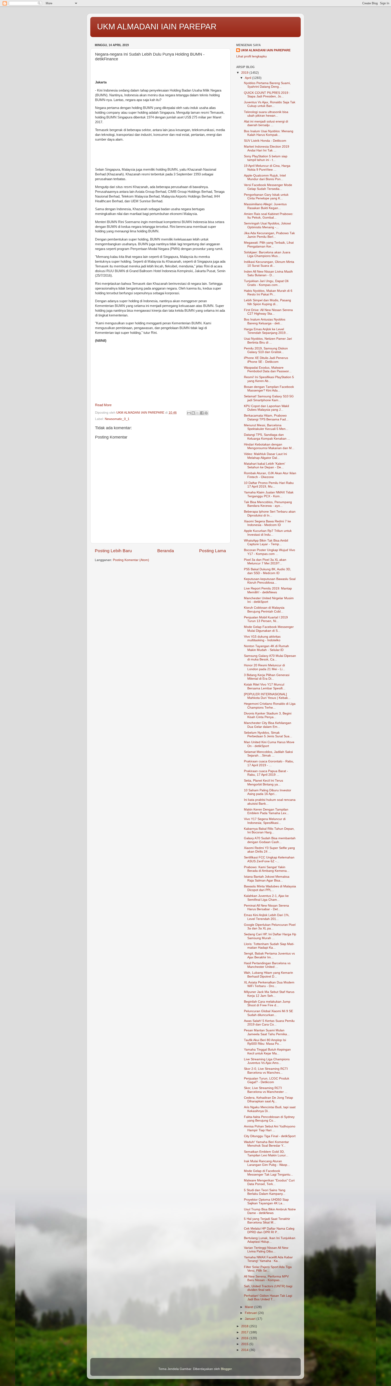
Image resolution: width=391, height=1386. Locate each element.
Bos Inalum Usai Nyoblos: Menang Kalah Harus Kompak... (268, 133)
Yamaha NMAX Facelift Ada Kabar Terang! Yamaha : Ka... (268, 1259)
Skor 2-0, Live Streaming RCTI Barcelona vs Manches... (266, 1070)
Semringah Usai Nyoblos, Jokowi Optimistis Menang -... (267, 225)
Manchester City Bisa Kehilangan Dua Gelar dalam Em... (267, 724)
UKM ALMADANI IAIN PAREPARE (266, 50)
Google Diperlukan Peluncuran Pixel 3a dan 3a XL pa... (270, 926)
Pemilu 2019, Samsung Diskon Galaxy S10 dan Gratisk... (266, 350)
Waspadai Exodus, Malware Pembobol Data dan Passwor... (267, 369)
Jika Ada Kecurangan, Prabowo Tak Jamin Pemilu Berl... (269, 234)
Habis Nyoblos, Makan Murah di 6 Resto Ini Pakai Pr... (268, 292)
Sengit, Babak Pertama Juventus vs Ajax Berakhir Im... (269, 955)
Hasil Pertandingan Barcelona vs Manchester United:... (267, 965)
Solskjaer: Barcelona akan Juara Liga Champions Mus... (267, 254)
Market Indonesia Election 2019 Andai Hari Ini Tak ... (266, 148)
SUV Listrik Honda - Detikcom (265, 140)
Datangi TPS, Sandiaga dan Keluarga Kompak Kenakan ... (267, 436)
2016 (245, 1338)
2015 (245, 1344)
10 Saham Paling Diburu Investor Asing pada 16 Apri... (267, 792)
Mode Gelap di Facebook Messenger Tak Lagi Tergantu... (268, 1172)
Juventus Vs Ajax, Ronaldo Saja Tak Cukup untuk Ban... (269, 104)
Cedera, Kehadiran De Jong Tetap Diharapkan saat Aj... (268, 1099)
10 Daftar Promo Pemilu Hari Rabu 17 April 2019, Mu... (269, 484)
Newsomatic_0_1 (117, 419)
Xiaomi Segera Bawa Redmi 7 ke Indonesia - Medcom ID (267, 523)
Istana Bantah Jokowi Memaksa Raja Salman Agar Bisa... (266, 878)
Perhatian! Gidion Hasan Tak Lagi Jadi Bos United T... (268, 1297)
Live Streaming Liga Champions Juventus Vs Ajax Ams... (267, 1061)
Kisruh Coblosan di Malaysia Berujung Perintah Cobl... (264, 609)
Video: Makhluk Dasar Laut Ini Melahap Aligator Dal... (265, 455)
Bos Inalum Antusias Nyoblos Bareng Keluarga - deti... (264, 321)
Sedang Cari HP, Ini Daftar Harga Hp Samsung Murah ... (270, 936)
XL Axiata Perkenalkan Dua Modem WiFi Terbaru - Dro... (269, 984)
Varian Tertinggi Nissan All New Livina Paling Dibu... (266, 1249)
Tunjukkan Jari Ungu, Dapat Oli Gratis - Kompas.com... (266, 282)
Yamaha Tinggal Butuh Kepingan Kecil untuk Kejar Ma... (267, 1051)
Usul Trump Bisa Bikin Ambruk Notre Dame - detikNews (270, 1211)
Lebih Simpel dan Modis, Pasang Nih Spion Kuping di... (267, 302)
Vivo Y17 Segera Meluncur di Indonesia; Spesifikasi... (265, 820)
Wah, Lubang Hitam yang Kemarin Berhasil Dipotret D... (268, 974)
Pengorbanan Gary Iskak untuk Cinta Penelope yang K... (266, 196)
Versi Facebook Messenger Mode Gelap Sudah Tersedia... (268, 186)
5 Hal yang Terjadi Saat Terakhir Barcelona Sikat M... (267, 1220)
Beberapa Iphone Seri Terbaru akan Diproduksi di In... (270, 513)
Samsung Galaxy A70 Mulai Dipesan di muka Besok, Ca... (270, 657)
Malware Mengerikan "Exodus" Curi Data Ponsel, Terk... (269, 1182)
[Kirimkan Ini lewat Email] (189, 413)
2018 (245, 1326)
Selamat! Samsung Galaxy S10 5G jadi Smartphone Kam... (269, 398)
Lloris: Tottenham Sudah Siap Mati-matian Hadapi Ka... (269, 945)
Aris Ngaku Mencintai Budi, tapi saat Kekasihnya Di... (270, 1109)
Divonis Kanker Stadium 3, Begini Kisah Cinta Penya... (267, 715)
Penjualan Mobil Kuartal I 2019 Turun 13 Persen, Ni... (266, 619)
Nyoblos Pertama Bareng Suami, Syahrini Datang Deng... (267, 84)
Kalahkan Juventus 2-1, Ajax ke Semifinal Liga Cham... (266, 897)
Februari (251, 1313)
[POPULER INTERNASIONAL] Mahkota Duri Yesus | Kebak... (267, 696)
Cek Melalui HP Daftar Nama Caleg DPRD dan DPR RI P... (269, 1230)
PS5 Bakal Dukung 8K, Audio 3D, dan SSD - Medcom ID (267, 571)
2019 (245, 72)
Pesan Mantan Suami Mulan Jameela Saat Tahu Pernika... (267, 1032)
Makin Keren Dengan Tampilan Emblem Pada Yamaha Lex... (266, 811)
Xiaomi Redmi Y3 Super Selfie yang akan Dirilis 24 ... (269, 849)
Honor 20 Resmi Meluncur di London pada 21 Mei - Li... (264, 667)
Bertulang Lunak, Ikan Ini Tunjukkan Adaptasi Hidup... (269, 1239)
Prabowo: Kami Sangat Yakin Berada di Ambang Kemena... (266, 868)
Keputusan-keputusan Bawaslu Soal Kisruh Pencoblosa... (270, 580)
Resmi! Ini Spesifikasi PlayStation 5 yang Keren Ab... (269, 378)
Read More (103, 405)
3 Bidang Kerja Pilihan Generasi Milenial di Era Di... (266, 676)
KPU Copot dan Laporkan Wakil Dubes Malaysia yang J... (266, 407)
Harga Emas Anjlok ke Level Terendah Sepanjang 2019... (266, 331)
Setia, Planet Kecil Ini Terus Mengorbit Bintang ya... (263, 782)
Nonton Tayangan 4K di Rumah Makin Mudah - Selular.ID (266, 647)
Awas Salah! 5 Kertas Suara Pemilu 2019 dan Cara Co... (269, 1022)
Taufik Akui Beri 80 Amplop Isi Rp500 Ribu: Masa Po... (265, 1041)
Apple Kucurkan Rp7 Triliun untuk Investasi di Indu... (268, 532)
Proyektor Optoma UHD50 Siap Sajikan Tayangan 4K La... (266, 1201)
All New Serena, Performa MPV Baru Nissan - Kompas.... (266, 1278)
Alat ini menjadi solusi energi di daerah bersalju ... (266, 123)
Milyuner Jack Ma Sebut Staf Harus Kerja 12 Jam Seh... (269, 993)
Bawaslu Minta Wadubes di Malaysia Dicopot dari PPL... (270, 888)
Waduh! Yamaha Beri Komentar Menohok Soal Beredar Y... (266, 1143)
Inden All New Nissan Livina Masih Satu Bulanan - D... (268, 273)
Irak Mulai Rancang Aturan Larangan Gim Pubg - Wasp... (267, 1163)
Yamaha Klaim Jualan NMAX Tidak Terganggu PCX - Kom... (268, 494)
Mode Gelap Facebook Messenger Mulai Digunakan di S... (269, 628)
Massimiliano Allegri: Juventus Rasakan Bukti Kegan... (265, 206)
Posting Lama (212, 550)
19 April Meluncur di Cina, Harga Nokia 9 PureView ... (267, 167)
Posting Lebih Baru (113, 550)
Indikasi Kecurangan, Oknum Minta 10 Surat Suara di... (269, 263)
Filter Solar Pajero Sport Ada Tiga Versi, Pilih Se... (268, 1268)
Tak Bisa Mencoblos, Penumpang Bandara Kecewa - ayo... (268, 503)
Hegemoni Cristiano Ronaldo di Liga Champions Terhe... (270, 705)
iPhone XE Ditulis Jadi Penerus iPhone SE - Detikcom (266, 359)
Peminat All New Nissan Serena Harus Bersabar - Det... (266, 907)
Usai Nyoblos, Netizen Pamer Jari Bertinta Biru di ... (268, 340)
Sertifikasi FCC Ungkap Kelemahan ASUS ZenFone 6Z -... (269, 859)
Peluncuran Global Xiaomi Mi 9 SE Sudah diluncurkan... (268, 1012)
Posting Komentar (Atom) (131, 560)
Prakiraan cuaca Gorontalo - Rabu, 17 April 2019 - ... (269, 763)
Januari (250, 1318)
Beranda (165, 550)
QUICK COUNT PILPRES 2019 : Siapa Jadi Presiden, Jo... (267, 94)
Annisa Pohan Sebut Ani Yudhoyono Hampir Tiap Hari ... (269, 1128)
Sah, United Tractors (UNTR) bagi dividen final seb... (268, 1288)
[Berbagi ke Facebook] (202, 413)
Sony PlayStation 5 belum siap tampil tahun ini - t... (265, 158)
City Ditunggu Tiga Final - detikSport (270, 1136)
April (248, 78)
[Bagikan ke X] (197, 413)
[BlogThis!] (193, 413)
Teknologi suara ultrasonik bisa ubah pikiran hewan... (266, 113)
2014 (245, 1350)
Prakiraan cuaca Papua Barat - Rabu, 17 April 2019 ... (266, 772)
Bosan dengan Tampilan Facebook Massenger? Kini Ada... (269, 388)
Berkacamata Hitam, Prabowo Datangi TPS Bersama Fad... (266, 417)
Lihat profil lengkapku (251, 56)
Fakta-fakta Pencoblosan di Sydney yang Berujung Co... (269, 1118)
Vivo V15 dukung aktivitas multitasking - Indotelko (262, 638)
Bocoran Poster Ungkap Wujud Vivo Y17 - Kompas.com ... (269, 551)
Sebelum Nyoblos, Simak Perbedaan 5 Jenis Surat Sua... (268, 734)
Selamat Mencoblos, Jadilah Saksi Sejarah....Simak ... (268, 753)
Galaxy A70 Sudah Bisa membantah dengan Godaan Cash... (270, 840)
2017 (245, 1332)
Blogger (226, 1369)
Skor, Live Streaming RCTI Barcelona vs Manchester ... (265, 1089)
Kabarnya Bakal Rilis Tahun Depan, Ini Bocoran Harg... (269, 830)
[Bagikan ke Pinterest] (206, 413)
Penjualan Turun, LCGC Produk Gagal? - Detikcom (266, 1080)
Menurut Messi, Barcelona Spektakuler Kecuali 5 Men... (266, 427)
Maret (249, 1307)
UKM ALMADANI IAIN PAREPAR (157, 26)
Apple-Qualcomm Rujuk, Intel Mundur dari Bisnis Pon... (265, 177)
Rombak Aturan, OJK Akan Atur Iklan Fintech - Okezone (270, 474)
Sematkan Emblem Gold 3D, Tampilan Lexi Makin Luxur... (266, 1153)
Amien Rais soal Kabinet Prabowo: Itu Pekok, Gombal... (268, 215)
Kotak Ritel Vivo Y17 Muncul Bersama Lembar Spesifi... (264, 686)
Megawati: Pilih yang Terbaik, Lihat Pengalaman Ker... (269, 244)
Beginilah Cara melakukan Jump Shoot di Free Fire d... (267, 1003)
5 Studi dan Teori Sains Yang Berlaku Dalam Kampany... (264, 1191)
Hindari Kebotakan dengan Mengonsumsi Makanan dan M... (269, 446)
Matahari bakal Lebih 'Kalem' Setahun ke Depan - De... (264, 465)
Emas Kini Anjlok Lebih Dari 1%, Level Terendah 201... (266, 916)
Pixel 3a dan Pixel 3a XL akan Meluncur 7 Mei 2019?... (265, 561)
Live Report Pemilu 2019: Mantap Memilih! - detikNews (268, 590)
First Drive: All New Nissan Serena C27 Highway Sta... (268, 311)
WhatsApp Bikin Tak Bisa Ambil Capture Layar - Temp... (266, 542)
